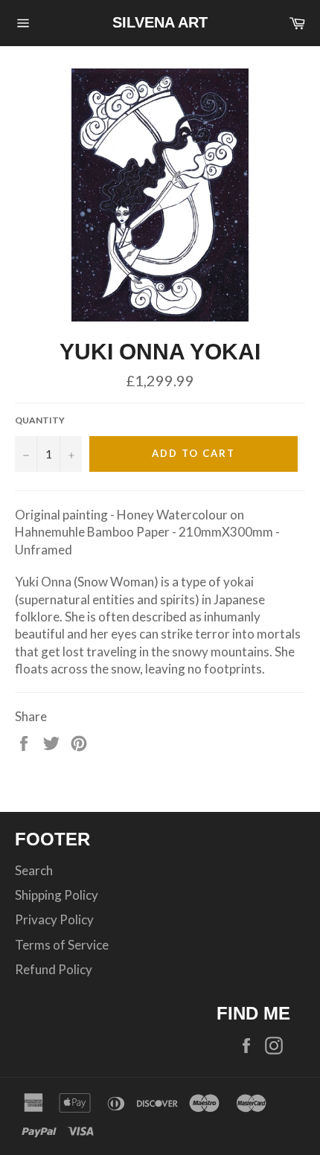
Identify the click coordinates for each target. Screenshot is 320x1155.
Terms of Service (62, 945)
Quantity (40, 420)
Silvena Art (160, 22)
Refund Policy (53, 969)
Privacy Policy (54, 919)
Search (34, 870)
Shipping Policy (56, 895)
